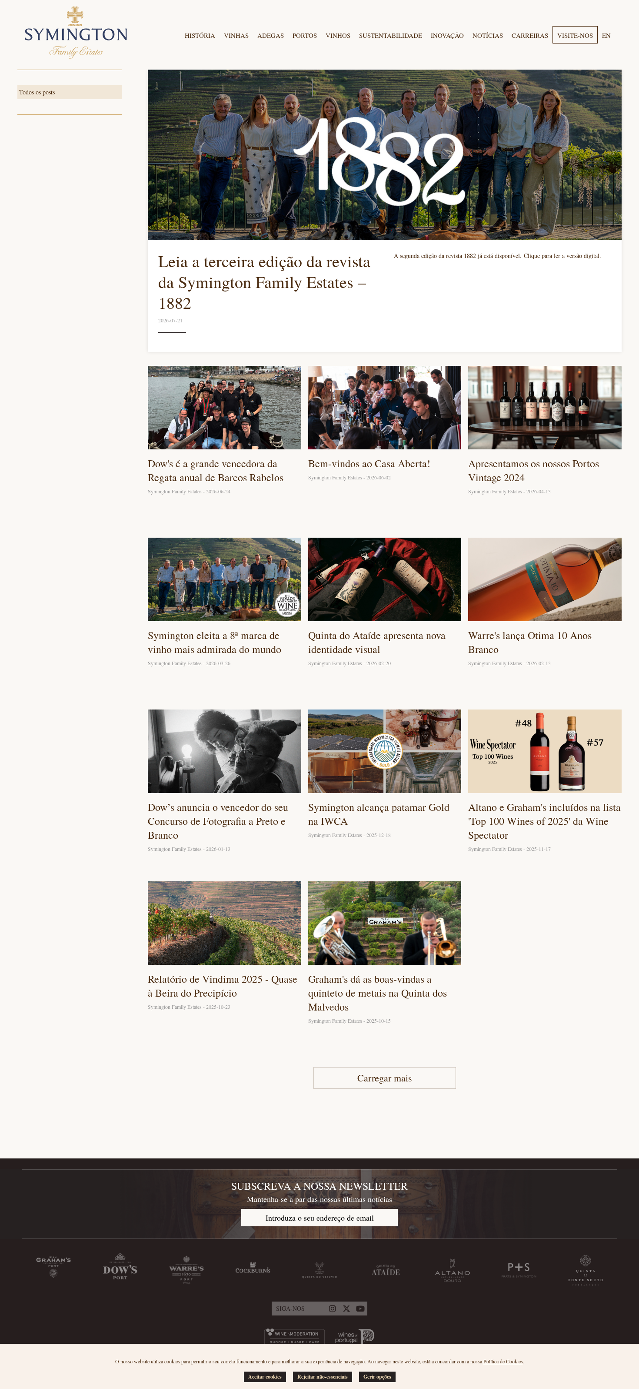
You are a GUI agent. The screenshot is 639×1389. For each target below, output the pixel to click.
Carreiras (530, 35)
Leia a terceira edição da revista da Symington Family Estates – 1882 (264, 282)
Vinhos (338, 35)
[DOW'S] (120, 1270)
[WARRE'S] (186, 1270)
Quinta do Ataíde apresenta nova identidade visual (377, 642)
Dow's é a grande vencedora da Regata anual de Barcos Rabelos (215, 470)
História (200, 35)
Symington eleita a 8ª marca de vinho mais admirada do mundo (214, 642)
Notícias (488, 35)
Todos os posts (37, 92)
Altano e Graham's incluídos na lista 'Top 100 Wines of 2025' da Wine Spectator (544, 821)
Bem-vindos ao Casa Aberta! (369, 463)
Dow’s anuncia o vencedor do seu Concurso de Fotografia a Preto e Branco (218, 821)
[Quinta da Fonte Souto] (585, 1270)
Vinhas (236, 35)
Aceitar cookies (265, 1376)
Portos (305, 35)
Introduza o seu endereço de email (320, 1217)
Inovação (447, 35)
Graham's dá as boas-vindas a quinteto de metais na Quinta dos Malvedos (377, 993)
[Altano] (452, 1270)
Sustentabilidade (390, 35)
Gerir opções (377, 1376)
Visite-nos (575, 35)
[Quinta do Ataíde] (386, 1270)
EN (606, 35)
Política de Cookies (503, 1361)
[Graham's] (53, 1270)
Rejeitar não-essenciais (322, 1376)
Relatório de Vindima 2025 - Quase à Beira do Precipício (222, 986)
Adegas (270, 35)
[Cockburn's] (253, 1270)
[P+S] (519, 1270)
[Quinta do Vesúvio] (319, 1270)
